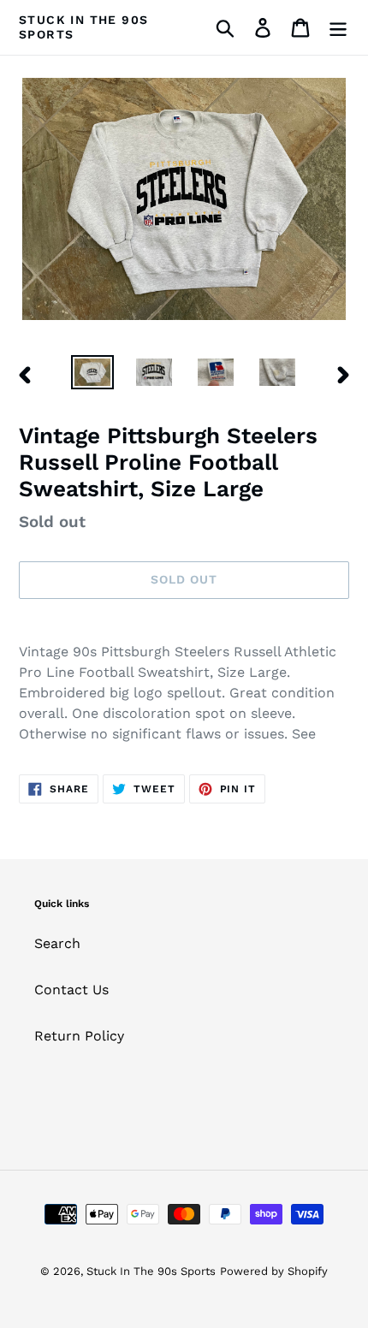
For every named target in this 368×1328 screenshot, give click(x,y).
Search (57, 943)
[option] (92, 374)
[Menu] (338, 28)
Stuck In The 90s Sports (83, 27)
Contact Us (71, 989)
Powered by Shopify (274, 1271)
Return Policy (79, 1036)
